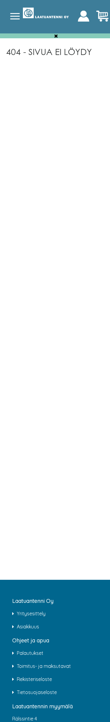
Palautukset (30, 653)
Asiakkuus (28, 627)
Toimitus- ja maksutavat (44, 666)
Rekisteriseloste (34, 679)
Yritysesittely (31, 613)
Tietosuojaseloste (37, 692)
